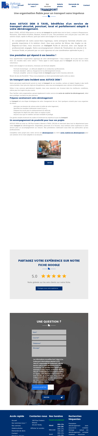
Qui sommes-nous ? (33, 5)
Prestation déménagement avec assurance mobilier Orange (78, 426)
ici (50, 382)
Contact (86, 5)
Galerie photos (60, 5)
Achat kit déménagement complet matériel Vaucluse (78, 432)
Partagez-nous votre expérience (48, 288)
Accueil (21, 5)
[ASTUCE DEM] (11, 5)
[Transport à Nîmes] (49, 150)
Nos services (47, 5)
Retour (49, 163)
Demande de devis (74, 5)
